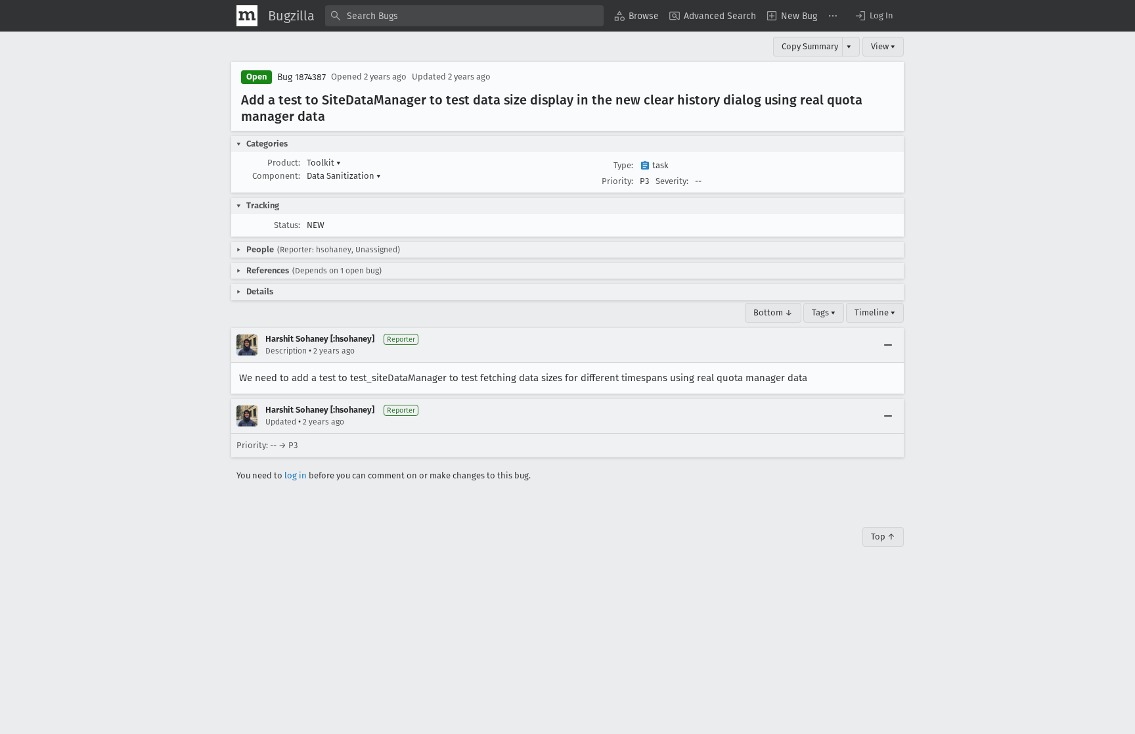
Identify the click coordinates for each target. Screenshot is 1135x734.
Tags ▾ (823, 312)
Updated (280, 421)
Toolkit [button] (324, 163)
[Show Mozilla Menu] (246, 15)
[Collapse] (888, 345)
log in (295, 475)
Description (286, 351)
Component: (276, 176)
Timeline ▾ (875, 312)
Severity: (672, 181)
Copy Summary (810, 46)
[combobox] (464, 15)
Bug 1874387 (301, 77)
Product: (283, 163)
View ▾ (883, 46)
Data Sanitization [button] (344, 176)
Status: (287, 225)
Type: (623, 165)
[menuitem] (636, 15)
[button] (874, 15)
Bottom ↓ (773, 312)
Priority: (617, 181)
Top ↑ (883, 536)
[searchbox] (464, 15)
